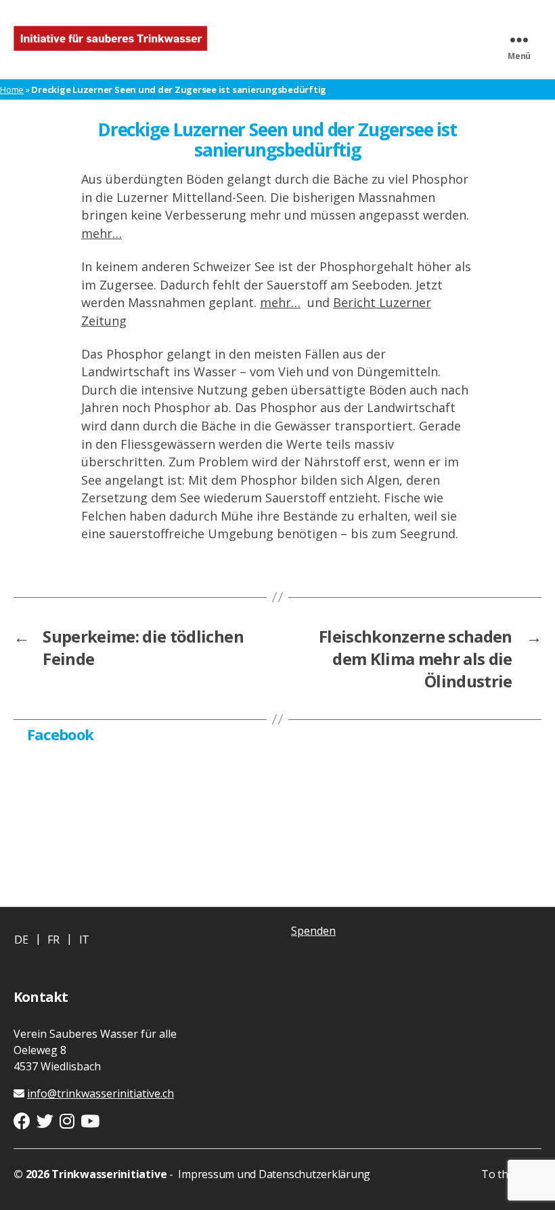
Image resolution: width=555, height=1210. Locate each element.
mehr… (101, 233)
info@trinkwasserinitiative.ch (100, 1093)
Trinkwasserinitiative (108, 1174)
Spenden (313, 930)
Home (12, 89)
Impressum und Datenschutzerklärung (273, 1174)
